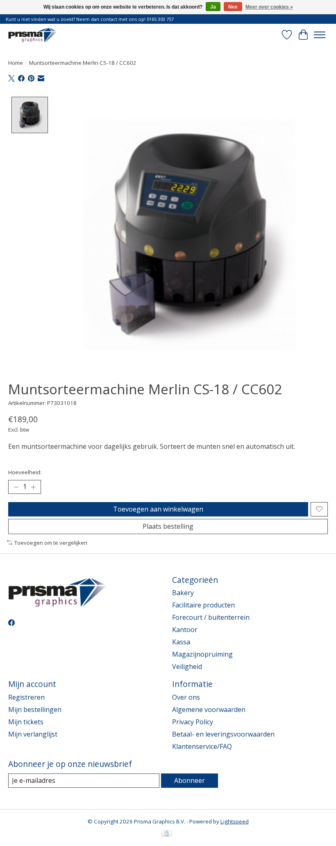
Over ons (186, 697)
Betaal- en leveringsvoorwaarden (223, 734)
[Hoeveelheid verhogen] (33, 487)
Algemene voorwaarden (208, 709)
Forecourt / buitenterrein (211, 617)
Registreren (26, 697)
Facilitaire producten (203, 604)
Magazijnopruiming (202, 654)
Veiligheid (187, 666)
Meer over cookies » (269, 7)
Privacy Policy (192, 721)
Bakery (183, 592)
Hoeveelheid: (24, 472)
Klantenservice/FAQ (202, 746)
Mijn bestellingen (34, 709)
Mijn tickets (25, 721)
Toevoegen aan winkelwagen (158, 509)
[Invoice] (166, 834)
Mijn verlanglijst (32, 734)
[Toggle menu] (319, 35)
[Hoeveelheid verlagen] (16, 487)
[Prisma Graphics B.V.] (33, 34)
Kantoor (185, 629)
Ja (213, 7)
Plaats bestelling (168, 526)
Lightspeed (234, 821)
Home (15, 62)
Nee (233, 7)
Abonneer (189, 780)
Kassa (181, 641)
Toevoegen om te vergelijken (50, 542)
